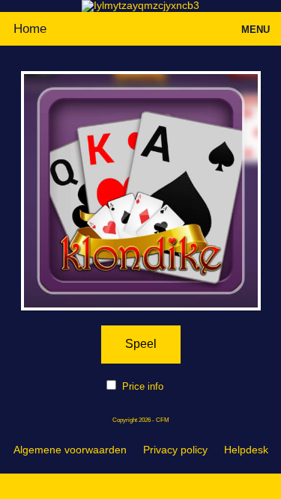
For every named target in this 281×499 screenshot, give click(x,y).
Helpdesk (246, 450)
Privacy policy (175, 450)
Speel (141, 343)
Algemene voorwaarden (70, 450)
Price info (142, 386)
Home (29, 29)
